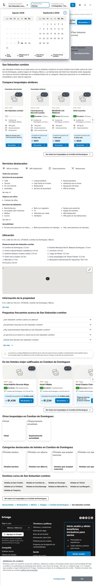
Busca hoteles (8, 505)
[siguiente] (65, 12)
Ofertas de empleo (9, 555)
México (34, 505)
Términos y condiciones (42, 527)
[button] (82, 38)
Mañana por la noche (24, 55)
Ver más (5, 192)
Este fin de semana (40, 55)
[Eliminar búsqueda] (27, 5)
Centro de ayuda (39, 556)
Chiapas (43, 505)
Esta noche (9, 55)
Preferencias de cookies (42, 541)
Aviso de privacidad (40, 534)
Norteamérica (22, 505)
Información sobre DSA (42, 537)
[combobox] (19, 6)
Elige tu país (6, 523)
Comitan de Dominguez (59, 505)
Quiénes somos (8, 551)
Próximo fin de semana (58, 55)
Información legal (39, 531)
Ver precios (83, 22)
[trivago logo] (4, 5)
